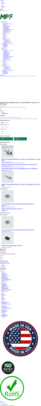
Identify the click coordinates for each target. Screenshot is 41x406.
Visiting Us (4, 63)
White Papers (5, 42)
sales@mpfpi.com (5, 404)
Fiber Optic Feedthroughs (6, 55)
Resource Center (5, 39)
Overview (4, 34)
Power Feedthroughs (5, 27)
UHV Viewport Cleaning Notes (6, 302)
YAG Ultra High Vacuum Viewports (7, 23)
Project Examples (5, 45)
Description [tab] (3, 112)
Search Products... (2, 10)
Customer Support (4, 309)
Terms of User (3, 316)
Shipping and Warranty (4, 311)
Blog (2, 7)
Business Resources (7, 41)
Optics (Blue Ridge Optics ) (6, 33)
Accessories (4, 32)
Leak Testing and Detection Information (8, 43)
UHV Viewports (5, 25)
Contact (3, 2)
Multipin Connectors (5, 28)
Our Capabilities (5, 35)
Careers (4, 36)
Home (2, 1)
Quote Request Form (5, 71)
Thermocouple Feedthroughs (5, 286)
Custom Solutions (5, 46)
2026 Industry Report (4, 21)
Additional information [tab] (4, 113)
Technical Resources (7, 40)
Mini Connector (7, 124)
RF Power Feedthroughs (6, 26)
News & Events (4, 3)
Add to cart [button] (10, 170)
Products (3, 22)
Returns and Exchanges (5, 310)
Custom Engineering (4, 44)
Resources (3, 38)
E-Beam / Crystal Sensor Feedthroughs (8, 29)
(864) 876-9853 (2, 0)
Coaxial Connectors (5, 30)
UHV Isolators (5, 24)
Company (3, 292)
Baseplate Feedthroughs (6, 31)
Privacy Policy (3, 312)
